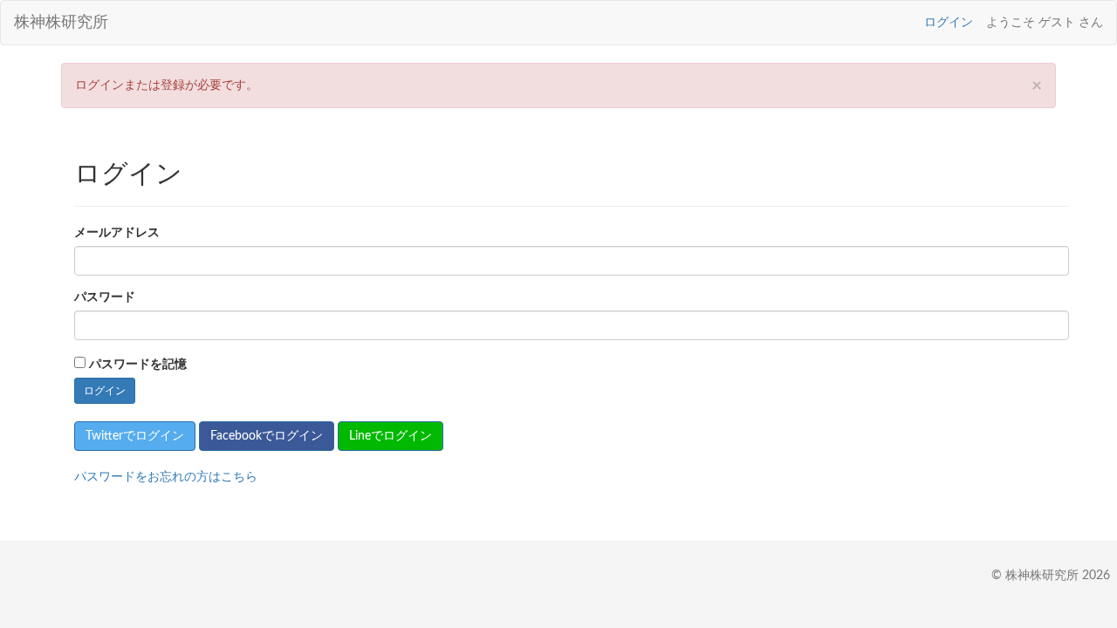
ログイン (948, 23)
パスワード (104, 297)
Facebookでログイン (266, 436)
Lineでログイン (390, 436)
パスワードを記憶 (138, 364)
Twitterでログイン (135, 436)
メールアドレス (117, 233)
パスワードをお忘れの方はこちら (165, 477)
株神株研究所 (61, 23)
